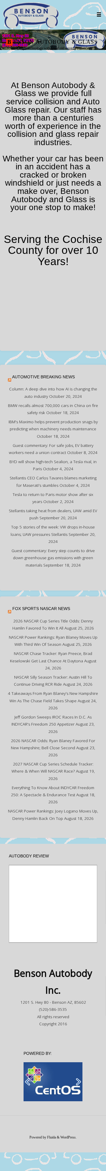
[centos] (53, 1081)
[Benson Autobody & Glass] (31, 14)
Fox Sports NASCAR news (41, 608)
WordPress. (68, 1137)
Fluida (51, 1137)
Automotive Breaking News (43, 377)
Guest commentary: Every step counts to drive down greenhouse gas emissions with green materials (53, 558)
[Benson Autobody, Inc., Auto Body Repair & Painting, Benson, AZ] (53, 307)
